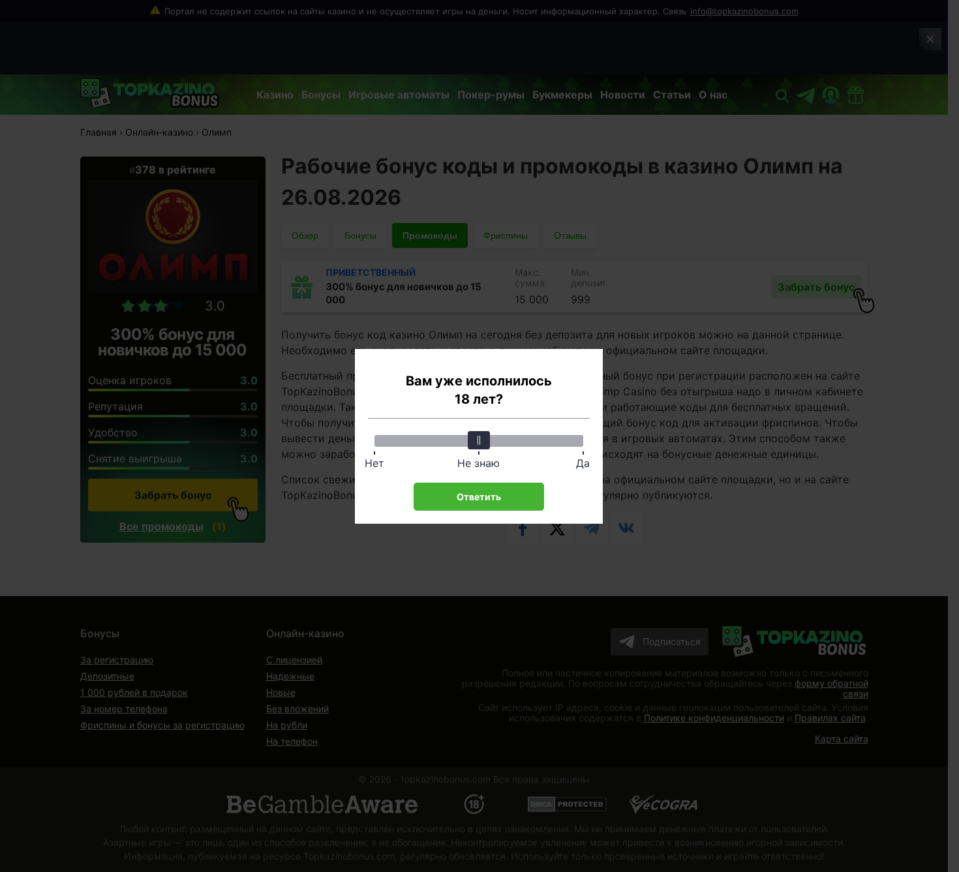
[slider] (479, 440)
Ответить (479, 496)
